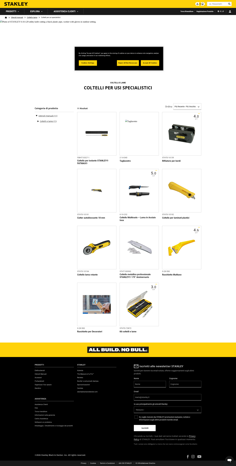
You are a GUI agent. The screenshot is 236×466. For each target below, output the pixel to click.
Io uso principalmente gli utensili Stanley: (151, 404)
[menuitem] (12, 11)
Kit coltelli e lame (128, 331)
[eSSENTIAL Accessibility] (200, 4)
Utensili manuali (17, 17)
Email (136, 391)
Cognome (173, 378)
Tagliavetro (125, 161)
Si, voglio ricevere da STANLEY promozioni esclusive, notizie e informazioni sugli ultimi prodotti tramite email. (164, 418)
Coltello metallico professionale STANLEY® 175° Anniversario (135, 275)
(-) (36, 115)
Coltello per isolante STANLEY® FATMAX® (92, 162)
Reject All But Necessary (127, 63)
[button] (188, 456)
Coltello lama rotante (87, 274)
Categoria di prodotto (46, 108)
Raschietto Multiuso (172, 274)
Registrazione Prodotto (205, 11)
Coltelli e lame (32, 17)
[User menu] (230, 11)
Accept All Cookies (150, 63)
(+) (38, 121)
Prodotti (11, 11)
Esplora (35, 11)
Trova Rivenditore (186, 11)
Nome (136, 378)
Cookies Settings (87, 63)
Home (6, 17)
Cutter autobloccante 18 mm (91, 217)
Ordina (168, 106)
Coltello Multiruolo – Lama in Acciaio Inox (138, 219)
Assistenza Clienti (65, 11)
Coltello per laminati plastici (175, 217)
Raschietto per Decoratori (89, 331)
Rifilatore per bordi (171, 161)
